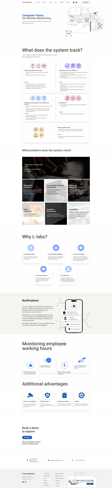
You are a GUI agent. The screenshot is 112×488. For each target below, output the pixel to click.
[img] (95, 476)
